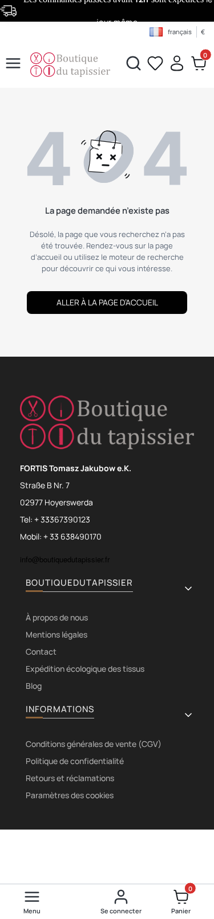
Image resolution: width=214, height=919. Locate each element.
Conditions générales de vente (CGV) (93, 743)
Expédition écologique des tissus (85, 668)
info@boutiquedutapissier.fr (65, 559)
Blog (34, 685)
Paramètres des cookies (70, 795)
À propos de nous (57, 617)
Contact (41, 651)
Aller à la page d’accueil (107, 302)
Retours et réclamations (70, 778)
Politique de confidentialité (75, 760)
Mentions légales (56, 634)
